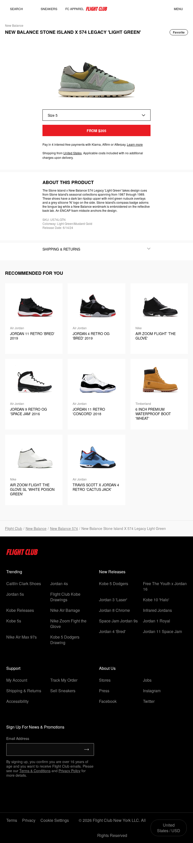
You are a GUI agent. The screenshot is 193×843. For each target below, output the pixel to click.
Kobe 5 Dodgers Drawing (64, 639)
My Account (16, 680)
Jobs (147, 680)
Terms (11, 820)
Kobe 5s (13, 621)
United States (72, 153)
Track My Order (63, 680)
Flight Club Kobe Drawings (65, 597)
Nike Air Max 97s (21, 637)
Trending (14, 572)
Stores (105, 680)
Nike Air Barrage (65, 610)
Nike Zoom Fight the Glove (68, 623)
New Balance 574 (64, 528)
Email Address (17, 738)
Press (104, 691)
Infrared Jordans (157, 610)
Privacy (28, 820)
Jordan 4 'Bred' (112, 631)
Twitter (149, 701)
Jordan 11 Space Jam (162, 631)
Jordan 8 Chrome (114, 610)
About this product (68, 182)
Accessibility (17, 701)
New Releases (112, 572)
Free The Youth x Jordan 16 (165, 586)
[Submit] (86, 749)
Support (13, 668)
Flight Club (13, 528)
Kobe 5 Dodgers (113, 583)
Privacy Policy (69, 770)
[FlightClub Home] (96, 9)
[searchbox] (21, 9)
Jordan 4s (59, 583)
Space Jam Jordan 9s (118, 621)
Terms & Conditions (35, 770)
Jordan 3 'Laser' (113, 600)
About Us (107, 668)
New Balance (36, 528)
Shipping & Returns (23, 691)
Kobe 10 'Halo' (156, 600)
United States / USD (168, 827)
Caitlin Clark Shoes (23, 583)
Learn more (135, 144)
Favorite (179, 32)
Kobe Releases (20, 610)
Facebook (108, 701)
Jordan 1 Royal (156, 621)
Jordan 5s (15, 594)
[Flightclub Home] (22, 553)
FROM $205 (96, 130)
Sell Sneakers (62, 691)
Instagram (152, 691)
